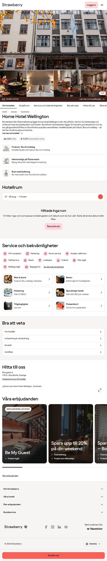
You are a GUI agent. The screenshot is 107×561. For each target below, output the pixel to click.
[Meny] (102, 5)
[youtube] (66, 527)
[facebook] (46, 527)
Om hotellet (8, 105)
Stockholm (25, 112)
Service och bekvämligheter (48, 105)
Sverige (14, 112)
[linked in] (59, 527)
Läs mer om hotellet (11, 133)
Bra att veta (73, 105)
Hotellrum (24, 105)
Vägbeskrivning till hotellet (14, 379)
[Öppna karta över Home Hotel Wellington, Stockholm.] (100, 390)
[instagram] (52, 527)
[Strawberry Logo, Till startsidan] (12, 5)
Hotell (4, 112)
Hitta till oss (89, 105)
